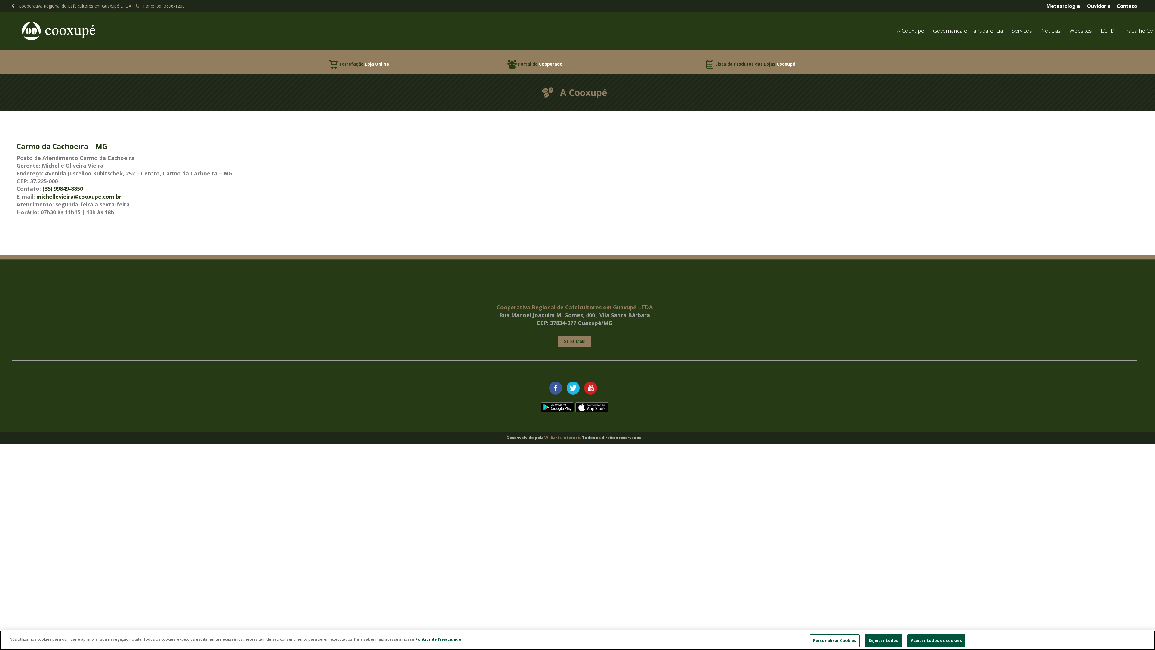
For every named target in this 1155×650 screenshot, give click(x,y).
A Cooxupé (910, 30)
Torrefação (364, 64)
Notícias (1051, 30)
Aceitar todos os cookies (936, 640)
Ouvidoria (1099, 6)
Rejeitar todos (883, 640)
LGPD (1108, 30)
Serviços (1022, 30)
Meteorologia (1063, 6)
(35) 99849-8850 (62, 188)
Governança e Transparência (968, 30)
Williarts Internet (562, 437)
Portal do (540, 64)
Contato (1127, 6)
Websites (1081, 30)
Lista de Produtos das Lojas (755, 64)
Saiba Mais (574, 341)
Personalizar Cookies (834, 640)
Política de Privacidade (438, 639)
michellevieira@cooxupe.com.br (79, 196)
